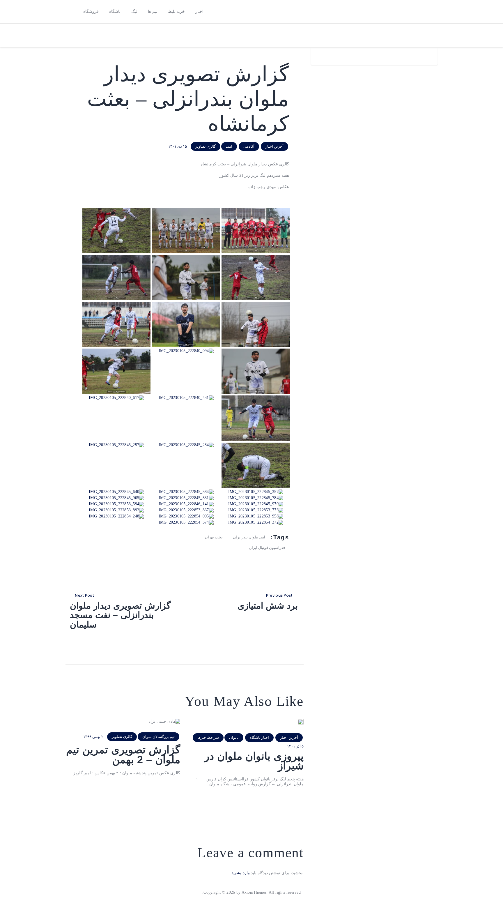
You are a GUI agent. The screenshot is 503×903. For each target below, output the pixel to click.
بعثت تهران (214, 537)
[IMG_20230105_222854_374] (186, 522)
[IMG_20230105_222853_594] (116, 504)
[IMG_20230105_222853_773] (255, 510)
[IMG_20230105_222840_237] (116, 351)
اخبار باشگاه (259, 737)
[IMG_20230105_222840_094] (186, 351)
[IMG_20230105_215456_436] (116, 210)
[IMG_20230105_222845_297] (116, 445)
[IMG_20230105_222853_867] (186, 510)
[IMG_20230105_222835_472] (186, 304)
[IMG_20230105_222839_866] (116, 304)
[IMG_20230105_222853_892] (116, 510)
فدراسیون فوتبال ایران (267, 547)
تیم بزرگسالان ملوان (158, 736)
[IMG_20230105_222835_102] (186, 257)
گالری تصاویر (205, 146)
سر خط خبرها (208, 737)
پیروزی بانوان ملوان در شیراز (254, 761)
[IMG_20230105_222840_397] (256, 397)
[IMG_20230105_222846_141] (186, 504)
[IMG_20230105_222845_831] (186, 498)
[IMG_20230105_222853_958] (255, 516)
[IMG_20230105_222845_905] (116, 498)
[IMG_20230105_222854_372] (255, 522)
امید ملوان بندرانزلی (249, 537)
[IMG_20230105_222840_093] (256, 351)
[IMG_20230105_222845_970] (255, 504)
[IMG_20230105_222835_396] (116, 257)
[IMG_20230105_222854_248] (116, 516)
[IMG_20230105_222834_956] (256, 257)
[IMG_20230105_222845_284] (186, 445)
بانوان (234, 737)
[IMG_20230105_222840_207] (186, 210)
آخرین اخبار (274, 146)
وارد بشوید (240, 873)
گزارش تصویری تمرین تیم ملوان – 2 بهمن (123, 755)
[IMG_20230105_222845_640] (116, 492)
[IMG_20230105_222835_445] (256, 304)
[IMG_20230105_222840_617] (116, 397)
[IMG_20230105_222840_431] (186, 397)
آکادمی (248, 146)
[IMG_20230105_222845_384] (186, 492)
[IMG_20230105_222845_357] (255, 492)
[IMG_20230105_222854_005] (186, 516)
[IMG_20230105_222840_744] (256, 445)
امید (229, 146)
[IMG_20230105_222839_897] (256, 210)
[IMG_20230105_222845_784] (255, 498)
